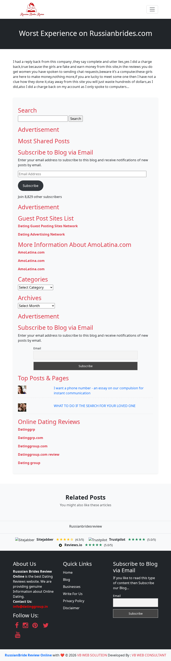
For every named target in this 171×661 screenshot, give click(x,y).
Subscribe (30, 185)
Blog (66, 579)
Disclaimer (71, 608)
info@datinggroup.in (30, 606)
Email (37, 348)
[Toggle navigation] (152, 9)
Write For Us (73, 593)
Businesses (71, 586)
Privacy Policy (73, 601)
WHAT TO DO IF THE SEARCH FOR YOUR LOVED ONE (95, 405)
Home (68, 572)
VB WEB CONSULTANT (149, 655)
